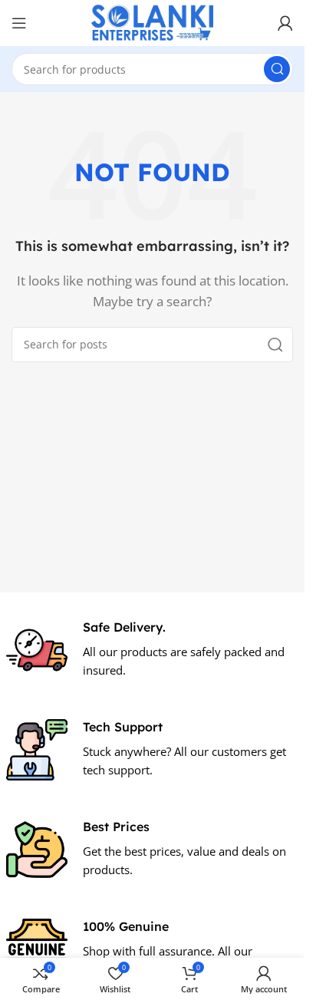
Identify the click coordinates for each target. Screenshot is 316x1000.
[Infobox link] (152, 650)
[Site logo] (152, 21)
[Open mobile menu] (19, 23)
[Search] (277, 69)
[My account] (285, 23)
